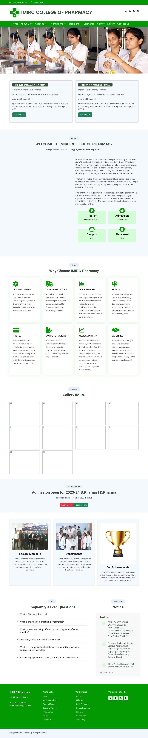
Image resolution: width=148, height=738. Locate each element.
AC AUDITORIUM (87, 289)
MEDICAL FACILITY (88, 336)
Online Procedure (82, 704)
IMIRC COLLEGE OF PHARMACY (56, 12)
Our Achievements (118, 567)
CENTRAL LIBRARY (22, 289)
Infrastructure (48, 712)
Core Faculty (80, 720)
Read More (105, 672)
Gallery (111, 23)
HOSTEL (17, 336)
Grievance (89, 23)
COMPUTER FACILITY (56, 336)
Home (15, 23)
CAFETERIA (117, 336)
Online (119, 219)
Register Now (81, 505)
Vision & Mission (49, 704)
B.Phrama (79, 696)
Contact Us (123, 23)
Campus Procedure (83, 708)
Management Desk (50, 700)
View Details (19, 114)
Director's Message (50, 708)
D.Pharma (79, 700)
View (92, 238)
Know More (66, 505)
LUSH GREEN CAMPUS (57, 289)
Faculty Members (30, 554)
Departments (74, 554)
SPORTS (116, 289)
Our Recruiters (81, 716)
